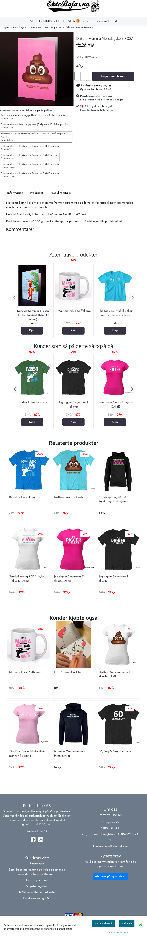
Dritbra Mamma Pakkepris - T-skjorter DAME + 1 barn (30, 156)
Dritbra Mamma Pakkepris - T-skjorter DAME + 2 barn (30, 165)
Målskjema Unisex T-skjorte (37, 892)
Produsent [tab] (36, 193)
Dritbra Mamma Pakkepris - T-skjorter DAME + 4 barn (30, 147)
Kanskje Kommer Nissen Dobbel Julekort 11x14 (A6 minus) (33, 315)
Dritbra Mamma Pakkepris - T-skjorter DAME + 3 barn (30, 175)
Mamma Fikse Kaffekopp (74, 311)
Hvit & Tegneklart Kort (69, 672)
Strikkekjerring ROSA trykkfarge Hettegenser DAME (114, 501)
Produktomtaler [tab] (60, 193)
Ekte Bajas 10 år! (37, 880)
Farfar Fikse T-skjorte (33, 402)
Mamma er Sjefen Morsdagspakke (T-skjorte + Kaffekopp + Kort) (33, 137)
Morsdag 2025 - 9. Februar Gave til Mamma (69, 28)
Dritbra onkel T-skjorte (69, 497)
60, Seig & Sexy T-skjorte (115, 751)
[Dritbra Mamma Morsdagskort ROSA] (37, 69)
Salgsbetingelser (36, 886)
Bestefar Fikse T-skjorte (24, 497)
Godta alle (126, 923)
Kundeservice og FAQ (37, 898)
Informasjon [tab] (15, 193)
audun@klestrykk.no (43, 815)
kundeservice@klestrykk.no (110, 846)
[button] (15, 297)
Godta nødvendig (103, 923)
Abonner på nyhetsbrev (110, 876)
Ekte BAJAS (19, 28)
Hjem (6, 28)
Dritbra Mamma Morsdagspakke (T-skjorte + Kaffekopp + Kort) (35, 126)
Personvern (37, 863)
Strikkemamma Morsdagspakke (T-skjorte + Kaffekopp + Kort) (34, 116)
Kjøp (32, 330)
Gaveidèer (35, 28)
